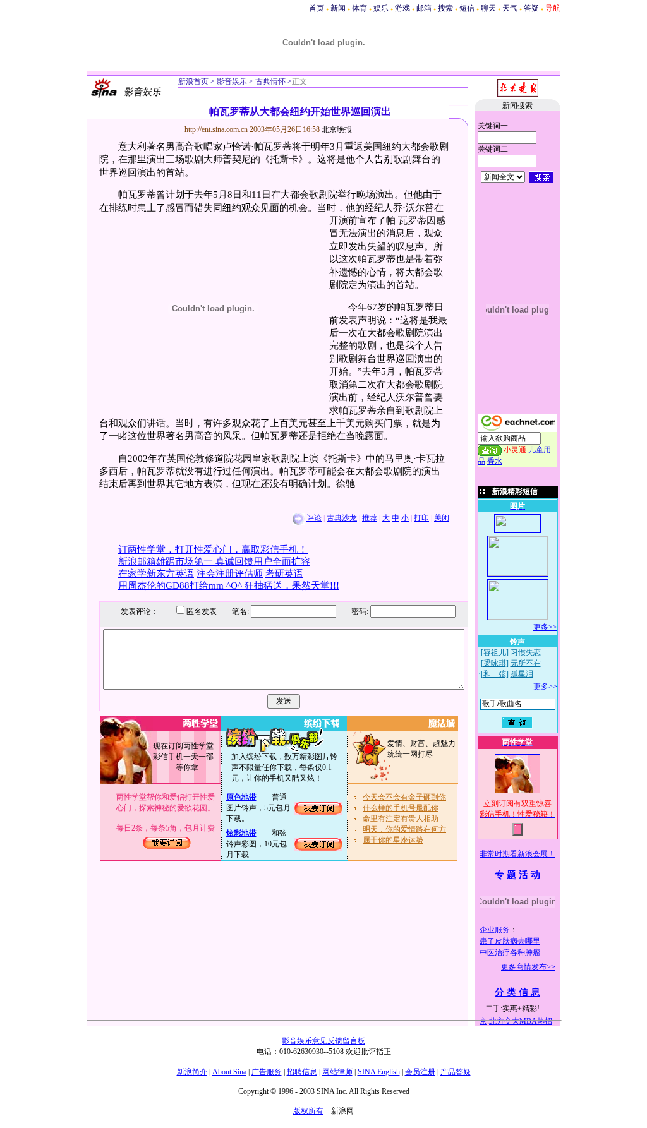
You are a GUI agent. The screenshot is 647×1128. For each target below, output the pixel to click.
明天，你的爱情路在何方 (404, 829)
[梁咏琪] (495, 663)
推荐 (369, 517)
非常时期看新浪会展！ (517, 853)
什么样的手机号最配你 (400, 807)
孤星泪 (522, 673)
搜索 (445, 8)
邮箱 (424, 8)
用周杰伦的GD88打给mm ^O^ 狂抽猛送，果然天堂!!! (228, 585)
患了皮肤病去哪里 (510, 941)
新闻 (338, 8)
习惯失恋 (526, 652)
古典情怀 (269, 81)
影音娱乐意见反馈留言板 (323, 1040)
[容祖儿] (495, 652)
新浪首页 (193, 81)
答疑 (531, 8)
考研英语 (284, 573)
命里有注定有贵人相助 (400, 818)
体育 (359, 8)
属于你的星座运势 (393, 840)
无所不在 (526, 663)
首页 (316, 8)
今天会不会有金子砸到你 (404, 797)
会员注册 (420, 1071)
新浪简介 (192, 1071)
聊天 (488, 8)
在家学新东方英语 (156, 573)
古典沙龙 (342, 517)
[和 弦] (495, 673)
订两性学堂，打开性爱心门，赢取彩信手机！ (213, 549)
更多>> (545, 627)
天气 (509, 8)
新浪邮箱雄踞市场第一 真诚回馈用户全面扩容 (214, 561)
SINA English (379, 1071)
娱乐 (381, 8)
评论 (314, 517)
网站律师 (337, 1071)
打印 (421, 517)
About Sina (229, 1071)
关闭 (441, 517)
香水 (494, 461)
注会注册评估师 (230, 573)
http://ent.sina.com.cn (217, 129)
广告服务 (266, 1071)
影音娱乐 (232, 81)
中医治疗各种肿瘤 (510, 952)
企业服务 (495, 929)
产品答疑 (455, 1071)
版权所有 (308, 1111)
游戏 (402, 8)
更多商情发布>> (528, 967)
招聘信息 (302, 1071)
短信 (467, 8)
